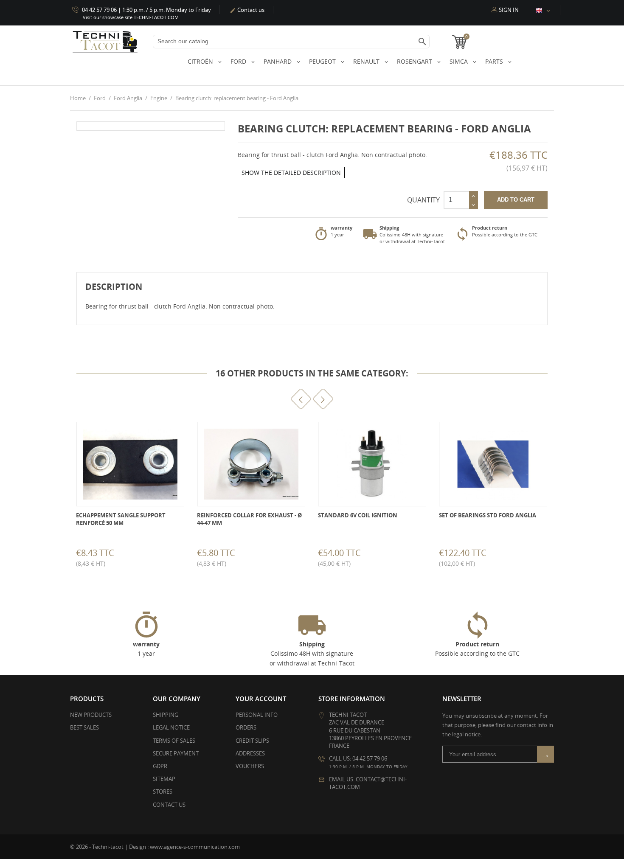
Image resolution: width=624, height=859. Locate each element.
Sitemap (164, 779)
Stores (162, 791)
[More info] (138, 556)
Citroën (201, 61)
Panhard (278, 61)
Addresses (250, 753)
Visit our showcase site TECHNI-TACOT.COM (131, 17)
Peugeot (323, 61)
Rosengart (415, 61)
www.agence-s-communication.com (195, 847)
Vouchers (250, 766)
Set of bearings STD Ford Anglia (487, 515)
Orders (246, 727)
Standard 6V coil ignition (357, 515)
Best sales (84, 727)
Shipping (165, 715)
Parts (495, 61)
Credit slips (252, 740)
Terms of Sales (174, 740)
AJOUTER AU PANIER (77, 555)
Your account (261, 698)
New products (91, 715)
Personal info (257, 715)
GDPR (160, 766)
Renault (367, 61)
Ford (239, 61)
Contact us (247, 10)
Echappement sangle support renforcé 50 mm (121, 519)
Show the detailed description (291, 172)
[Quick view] (119, 556)
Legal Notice (171, 727)
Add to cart (515, 200)
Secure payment (176, 753)
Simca (459, 61)
